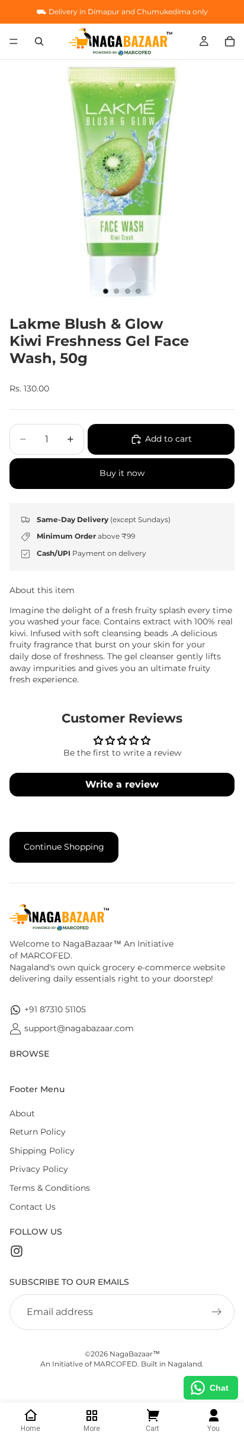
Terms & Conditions (49, 1188)
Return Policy (37, 1131)
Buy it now (122, 473)
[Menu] (13, 41)
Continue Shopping (64, 846)
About (22, 1113)
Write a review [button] (122, 784)
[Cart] (230, 41)
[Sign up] (216, 1312)
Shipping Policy (42, 1150)
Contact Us (32, 1206)
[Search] (39, 41)
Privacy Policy (38, 1169)
